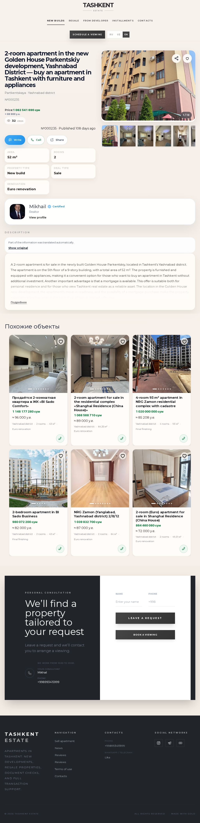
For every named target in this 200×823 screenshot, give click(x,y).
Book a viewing (145, 634)
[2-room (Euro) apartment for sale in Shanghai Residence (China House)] (162, 478)
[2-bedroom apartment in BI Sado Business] (38, 478)
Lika (107, 757)
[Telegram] (169, 743)
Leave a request (145, 618)
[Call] (60, 438)
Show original (18, 247)
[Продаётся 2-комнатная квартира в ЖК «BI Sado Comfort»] (38, 364)
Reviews (60, 755)
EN (126, 34)
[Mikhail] (17, 211)
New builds (56, 20)
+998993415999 (48, 682)
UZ (119, 34)
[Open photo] (148, 85)
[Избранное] (187, 58)
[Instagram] (158, 743)
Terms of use (63, 769)
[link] (100, 212)
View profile (37, 217)
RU (111, 34)
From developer (95, 20)
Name (119, 594)
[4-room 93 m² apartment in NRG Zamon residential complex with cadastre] (162, 364)
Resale (74, 20)
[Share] (176, 58)
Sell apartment (65, 741)
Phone (152, 594)
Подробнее (19, 302)
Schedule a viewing (87, 34)
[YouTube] (180, 743)
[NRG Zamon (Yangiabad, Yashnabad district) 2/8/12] (100, 478)
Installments (123, 20)
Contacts (145, 20)
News (58, 748)
